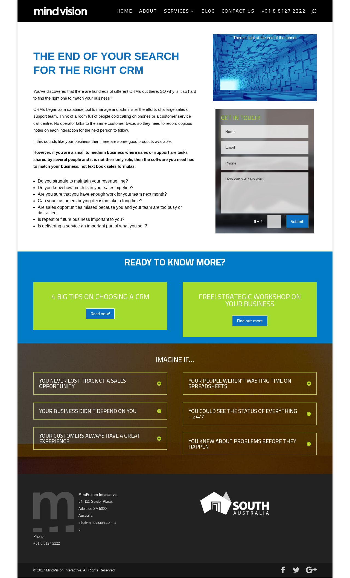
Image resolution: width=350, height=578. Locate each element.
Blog (208, 12)
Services (176, 12)
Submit (297, 221)
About (148, 12)
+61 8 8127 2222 (283, 12)
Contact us (238, 12)
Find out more (250, 321)
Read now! (100, 314)
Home (124, 12)
